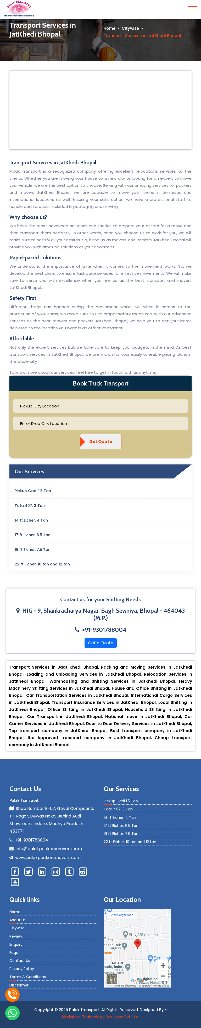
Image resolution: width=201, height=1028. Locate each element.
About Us (17, 919)
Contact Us (19, 960)
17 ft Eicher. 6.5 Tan (33, 535)
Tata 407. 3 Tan (30, 505)
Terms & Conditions (27, 976)
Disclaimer (19, 985)
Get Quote (100, 442)
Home (109, 28)
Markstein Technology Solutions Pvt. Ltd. (100, 1016)
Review (15, 936)
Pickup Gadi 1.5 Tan (33, 490)
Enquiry (16, 944)
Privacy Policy (21, 968)
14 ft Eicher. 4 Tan (31, 520)
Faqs (13, 952)
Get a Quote (100, 643)
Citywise (130, 28)
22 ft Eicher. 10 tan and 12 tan (42, 564)
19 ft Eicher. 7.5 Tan (33, 549)
